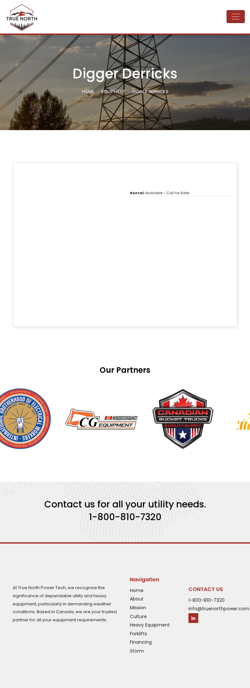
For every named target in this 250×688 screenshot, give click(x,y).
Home (88, 91)
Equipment (113, 91)
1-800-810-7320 (125, 517)
